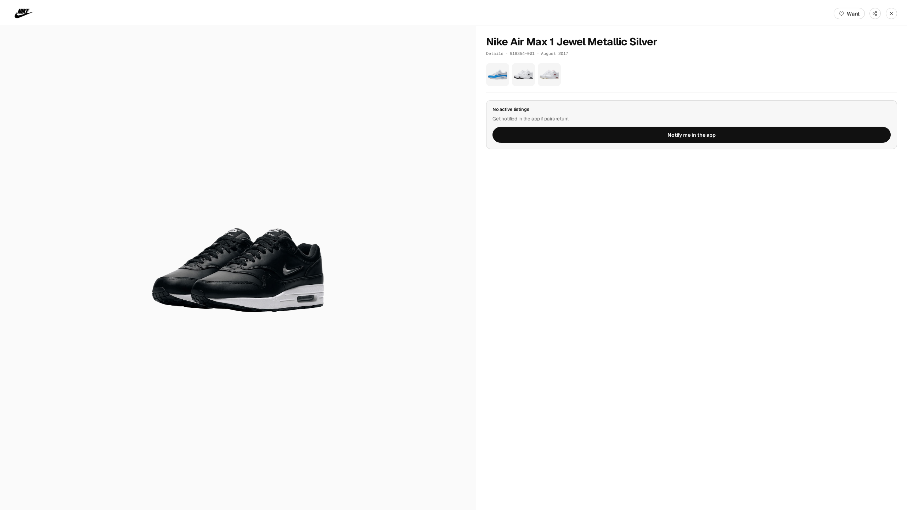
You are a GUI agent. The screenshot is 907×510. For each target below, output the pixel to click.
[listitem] (497, 74)
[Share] (875, 13)
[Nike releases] (24, 13)
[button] (238, 268)
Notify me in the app (691, 135)
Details (494, 53)
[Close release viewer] (891, 13)
